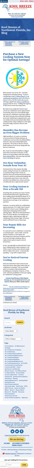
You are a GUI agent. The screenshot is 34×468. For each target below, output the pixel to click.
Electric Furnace (9, 371)
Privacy (2, 466)
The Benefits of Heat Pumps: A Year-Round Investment (23, 43)
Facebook (22, 431)
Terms (5, 466)
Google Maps (12, 431)
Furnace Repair (20, 373)
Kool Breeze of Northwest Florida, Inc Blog (16, 311)
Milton (7, 390)
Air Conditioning (7, 293)
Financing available (11, 435)
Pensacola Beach (10, 394)
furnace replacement (11, 374)
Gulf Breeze (8, 378)
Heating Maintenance (11, 380)
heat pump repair (10, 386)
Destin (19, 367)
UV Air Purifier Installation (12, 397)
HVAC (25, 386)
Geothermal (8, 376)
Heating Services (10, 382)
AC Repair (8, 348)
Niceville (14, 392)
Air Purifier (24, 363)
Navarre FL (8, 392)
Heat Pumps (19, 386)
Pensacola (21, 392)
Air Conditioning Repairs (12, 359)
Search (20, 322)
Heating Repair (23, 380)
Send (24, 465)
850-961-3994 (27, 1)
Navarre (12, 390)
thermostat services (11, 396)
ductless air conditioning (12, 369)
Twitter (17, 431)
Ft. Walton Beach (10, 373)
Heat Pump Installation (12, 384)
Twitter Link (5, 285)
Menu (5, 1)
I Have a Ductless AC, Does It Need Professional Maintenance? (10, 43)
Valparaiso (25, 397)
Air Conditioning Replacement (14, 361)
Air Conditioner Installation (19, 286)
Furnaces (21, 374)
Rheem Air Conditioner (17, 288)
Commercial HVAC (10, 367)
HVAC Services (9, 388)
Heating (15, 378)
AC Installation (9, 346)
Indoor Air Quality (19, 388)
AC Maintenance (20, 346)
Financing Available (17, 17)
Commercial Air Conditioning (13, 365)
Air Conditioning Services (12, 363)
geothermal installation (20, 376)
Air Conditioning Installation (13, 353)
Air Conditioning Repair (12, 357)
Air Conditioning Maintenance (14, 355)
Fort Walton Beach (20, 371)
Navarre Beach (20, 390)
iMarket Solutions (10, 453)
